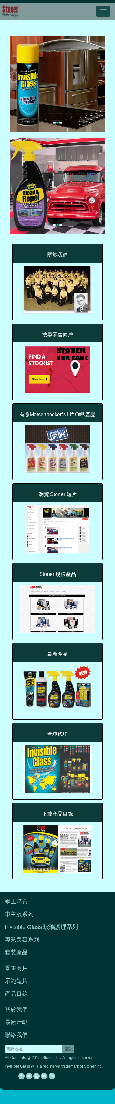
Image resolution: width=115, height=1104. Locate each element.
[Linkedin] (44, 1076)
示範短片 (16, 981)
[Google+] (52, 1076)
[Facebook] (21, 1076)
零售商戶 (16, 968)
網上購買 (16, 901)
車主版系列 (19, 914)
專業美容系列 (22, 939)
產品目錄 (16, 994)
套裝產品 (16, 952)
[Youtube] (37, 1076)
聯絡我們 (16, 1035)
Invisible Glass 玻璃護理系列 (41, 927)
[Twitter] (29, 1076)
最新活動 (16, 1022)
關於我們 (16, 1009)
